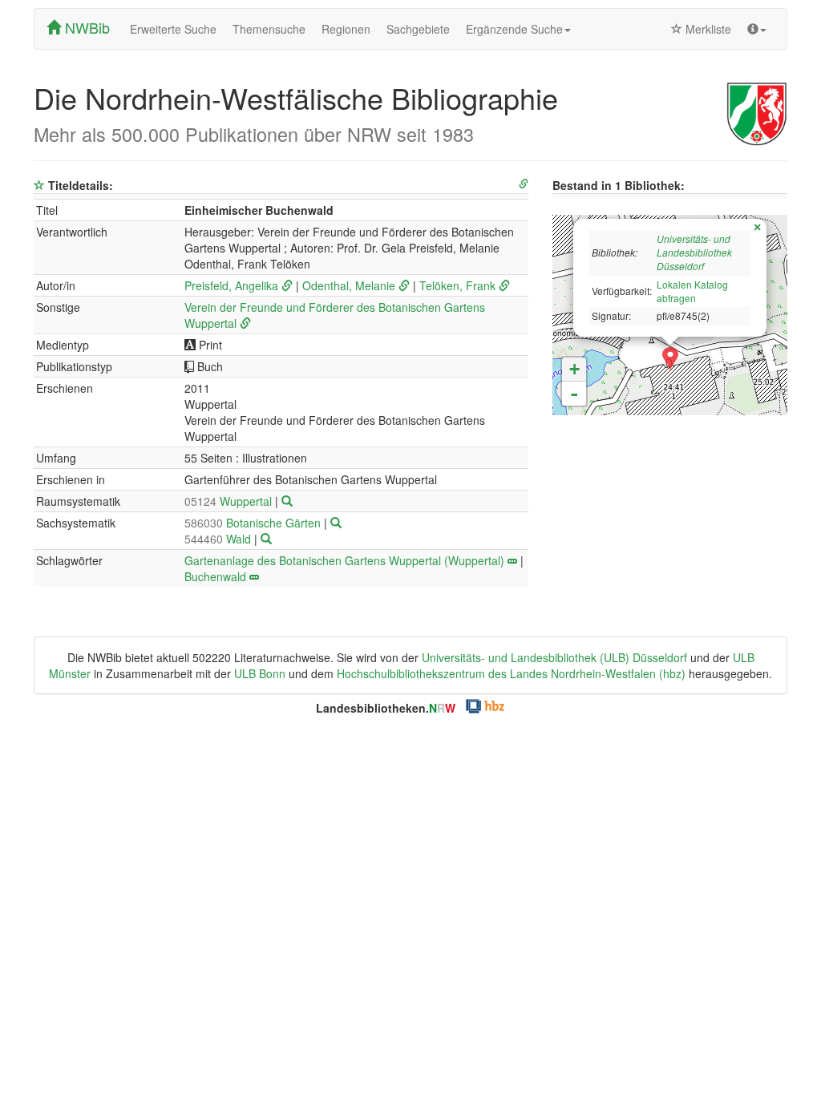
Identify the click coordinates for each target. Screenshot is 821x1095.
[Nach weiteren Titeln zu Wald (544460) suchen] (266, 539)
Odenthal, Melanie (348, 285)
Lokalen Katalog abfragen (692, 291)
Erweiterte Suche (173, 29)
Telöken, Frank (457, 285)
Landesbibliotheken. (385, 708)
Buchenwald (215, 576)
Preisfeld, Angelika (231, 285)
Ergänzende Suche (514, 29)
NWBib (85, 27)
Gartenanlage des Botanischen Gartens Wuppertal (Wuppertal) (344, 560)
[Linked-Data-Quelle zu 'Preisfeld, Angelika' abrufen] (287, 285)
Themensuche (269, 29)
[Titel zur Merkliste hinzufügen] (39, 185)
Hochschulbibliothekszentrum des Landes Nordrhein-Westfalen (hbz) (511, 673)
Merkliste (706, 29)
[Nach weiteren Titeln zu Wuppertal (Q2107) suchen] (287, 501)
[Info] (756, 29)
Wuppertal (229, 501)
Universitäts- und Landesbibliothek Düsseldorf (694, 252)
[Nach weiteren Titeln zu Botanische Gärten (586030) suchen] (336, 523)
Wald (219, 539)
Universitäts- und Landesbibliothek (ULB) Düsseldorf (554, 657)
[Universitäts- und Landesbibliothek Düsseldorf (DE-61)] (670, 359)
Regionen (346, 29)
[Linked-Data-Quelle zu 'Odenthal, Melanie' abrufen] (404, 285)
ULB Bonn (259, 673)
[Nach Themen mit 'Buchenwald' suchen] (254, 576)
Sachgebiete (418, 29)
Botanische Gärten (254, 523)
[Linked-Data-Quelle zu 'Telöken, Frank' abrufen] (504, 285)
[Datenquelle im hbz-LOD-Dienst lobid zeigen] (523, 184)
